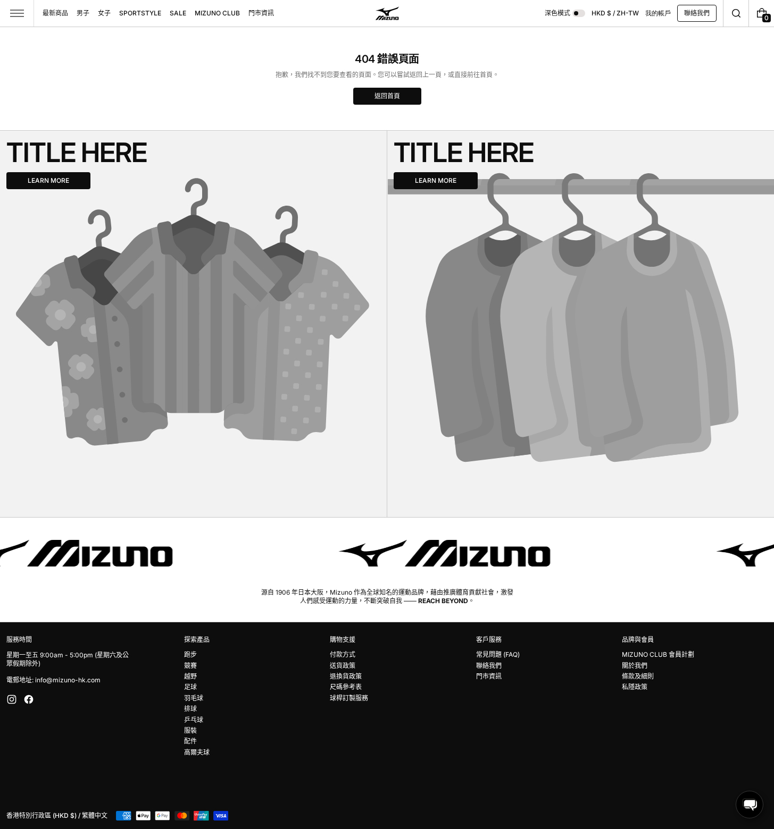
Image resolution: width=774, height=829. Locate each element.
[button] (735, 13)
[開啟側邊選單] (17, 13)
